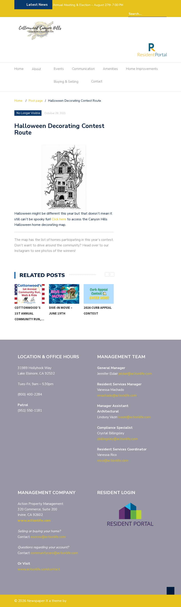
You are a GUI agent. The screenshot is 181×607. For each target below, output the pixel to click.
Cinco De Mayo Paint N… (95, 310)
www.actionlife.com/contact (39, 569)
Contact (96, 81)
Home (19, 69)
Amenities (110, 69)
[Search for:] (142, 14)
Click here (59, 219)
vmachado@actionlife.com (117, 395)
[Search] (164, 14)
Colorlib (73, 601)
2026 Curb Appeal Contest (63, 310)
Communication (83, 69)
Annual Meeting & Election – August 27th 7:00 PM (88, 5)
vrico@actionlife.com (112, 460)
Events (59, 69)
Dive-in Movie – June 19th (26, 310)
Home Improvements (142, 69)
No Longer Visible (28, 113)
